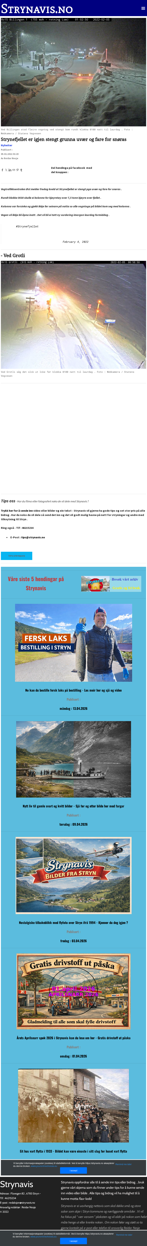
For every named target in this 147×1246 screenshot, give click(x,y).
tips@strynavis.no (33, 537)
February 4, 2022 (76, 241)
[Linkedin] (10, 170)
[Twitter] (6, 170)
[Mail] (13, 170)
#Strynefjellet (27, 226)
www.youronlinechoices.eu (43, 1236)
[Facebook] (2, 170)
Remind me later (124, 1234)
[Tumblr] (21, 170)
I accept (73, 1240)
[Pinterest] (17, 170)
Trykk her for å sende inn (17, 510)
